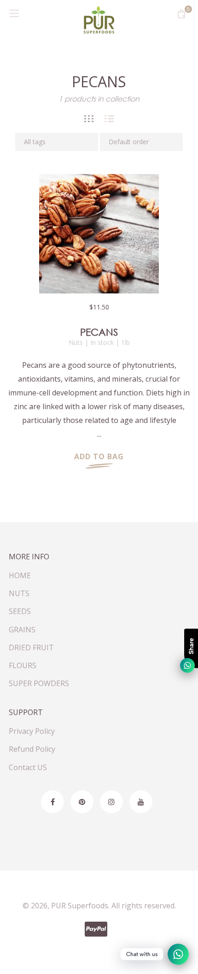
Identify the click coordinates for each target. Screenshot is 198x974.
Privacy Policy (32, 731)
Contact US (28, 767)
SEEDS (20, 611)
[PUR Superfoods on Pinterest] (81, 801)
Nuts (76, 342)
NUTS (19, 593)
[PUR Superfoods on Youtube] (140, 801)
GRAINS (22, 630)
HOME (20, 575)
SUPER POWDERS (39, 683)
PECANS (99, 332)
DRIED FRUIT (31, 647)
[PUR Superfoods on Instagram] (111, 801)
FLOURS (22, 665)
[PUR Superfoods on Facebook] (52, 801)
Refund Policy (32, 749)
